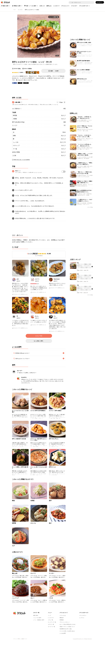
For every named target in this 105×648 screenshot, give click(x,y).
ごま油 (14, 155)
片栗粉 (15, 119)
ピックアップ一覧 (52, 622)
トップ (49, 615)
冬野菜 (32, 500)
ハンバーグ (15, 598)
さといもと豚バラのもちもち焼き (39, 467)
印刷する (26, 82)
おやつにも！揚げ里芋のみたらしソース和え (39, 439)
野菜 (13, 500)
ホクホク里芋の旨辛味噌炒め (38, 410)
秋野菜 (14, 523)
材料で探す (35, 615)
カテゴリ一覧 (51, 624)
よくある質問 (63, 633)
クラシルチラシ (82, 615)
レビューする (38, 335)
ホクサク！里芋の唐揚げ (55, 410)
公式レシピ (42, 5)
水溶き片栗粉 (16, 152)
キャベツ (33, 573)
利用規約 (62, 619)
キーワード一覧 (51, 626)
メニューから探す (37, 617)
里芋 (50, 500)
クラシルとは (63, 615)
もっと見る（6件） (39, 341)
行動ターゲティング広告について (67, 626)
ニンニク (14, 125)
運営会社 (62, 617)
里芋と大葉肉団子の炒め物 (19, 438)
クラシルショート (65, 5)
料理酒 (15, 115)
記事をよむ (49, 5)
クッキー (51, 573)
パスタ (51, 598)
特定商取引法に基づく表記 (66, 628)
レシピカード (56, 5)
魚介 (50, 523)
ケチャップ (16, 145)
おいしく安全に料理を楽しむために (68, 624)
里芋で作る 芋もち (53, 438)
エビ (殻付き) (16, 108)
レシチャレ (81, 617)
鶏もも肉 (14, 573)
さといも (33, 523)
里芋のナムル (52, 467)
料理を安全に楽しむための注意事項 (22, 159)
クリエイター (74, 5)
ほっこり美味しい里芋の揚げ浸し (20, 467)
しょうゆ (15, 142)
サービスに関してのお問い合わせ (67, 631)
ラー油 (15, 149)
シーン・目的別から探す (38, 619)
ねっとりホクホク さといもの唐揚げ (20, 411)
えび (13, 545)
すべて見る (90, 207)
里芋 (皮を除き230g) (18, 122)
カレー (32, 598)
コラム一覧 (50, 619)
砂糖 (14, 135)
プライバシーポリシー (65, 622)
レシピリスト (51, 617)
